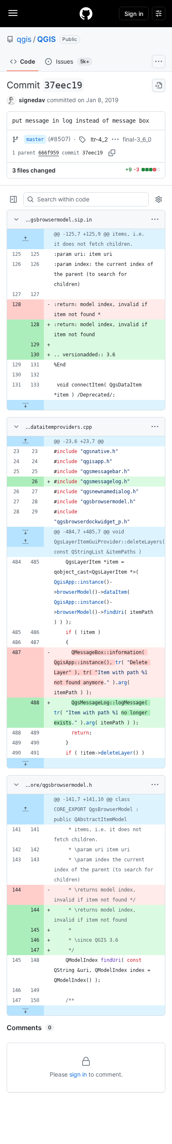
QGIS (46, 39)
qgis (24, 39)
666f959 (48, 153)
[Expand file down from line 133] (25, 405)
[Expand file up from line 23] (25, 441)
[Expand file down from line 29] (25, 532)
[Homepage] (86, 13)
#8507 (59, 138)
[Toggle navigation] (13, 13)
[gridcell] (86, 239)
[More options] (155, 219)
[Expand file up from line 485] (25, 542)
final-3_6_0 (137, 139)
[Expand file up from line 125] (25, 239)
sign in (78, 1074)
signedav (32, 99)
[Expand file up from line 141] (25, 809)
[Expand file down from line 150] (25, 1010)
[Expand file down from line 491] (25, 763)
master (35, 139)
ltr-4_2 (99, 139)
